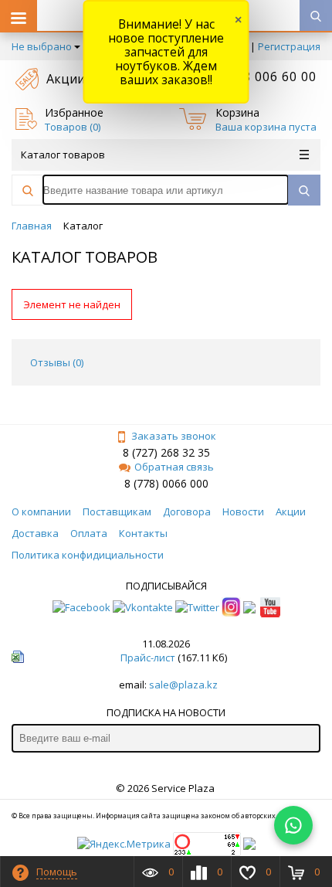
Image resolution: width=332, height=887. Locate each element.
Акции (65, 78)
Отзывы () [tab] (56, 362)
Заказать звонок (173, 436)
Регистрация (289, 46)
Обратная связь (174, 467)
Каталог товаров (63, 154)
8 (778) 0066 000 (166, 483)
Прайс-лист (147, 657)
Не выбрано (42, 46)
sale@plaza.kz (183, 685)
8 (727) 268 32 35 (166, 452)
